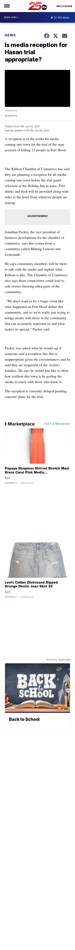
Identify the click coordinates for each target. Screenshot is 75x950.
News (10, 35)
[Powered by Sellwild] (64, 659)
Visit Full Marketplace (57, 423)
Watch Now (63, 6)
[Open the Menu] (6, 6)
